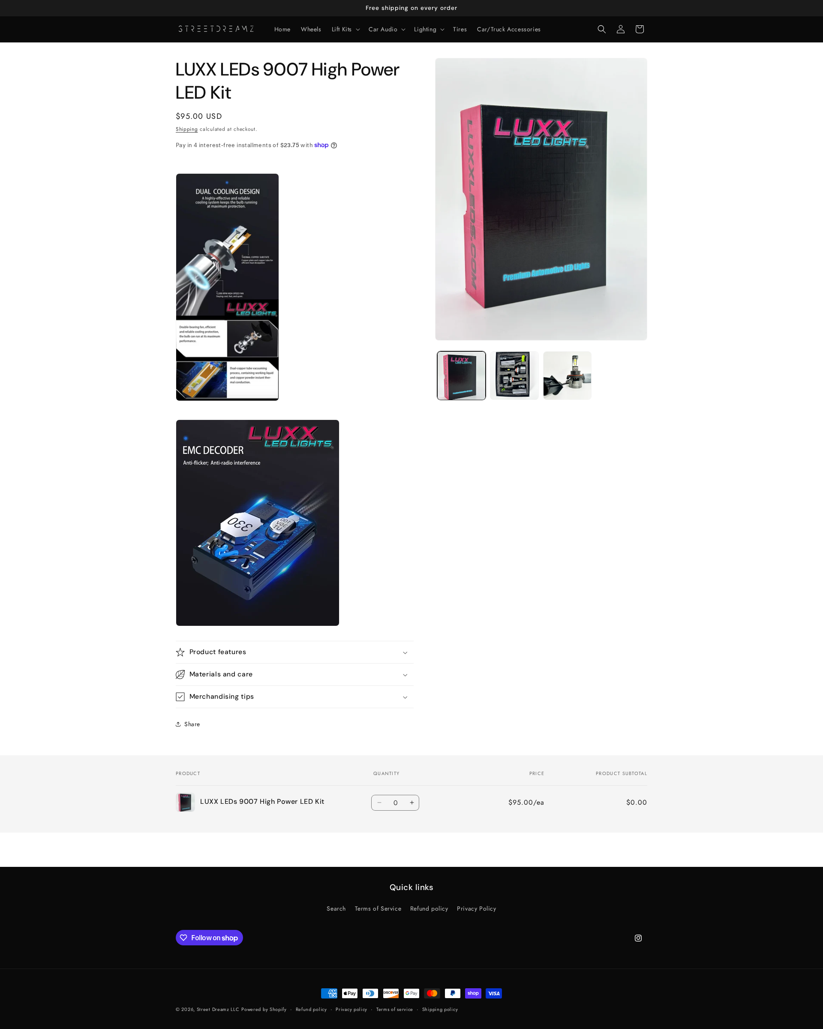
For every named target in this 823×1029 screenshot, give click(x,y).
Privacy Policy (476, 908)
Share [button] (192, 724)
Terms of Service (378, 908)
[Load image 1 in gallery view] (461, 375)
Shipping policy (440, 1009)
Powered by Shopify (264, 1009)
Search (336, 908)
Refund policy (429, 908)
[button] (345, 29)
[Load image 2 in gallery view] (514, 375)
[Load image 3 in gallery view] (567, 375)
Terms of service (394, 1009)
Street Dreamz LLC (218, 1009)
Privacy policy (351, 1009)
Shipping (187, 129)
